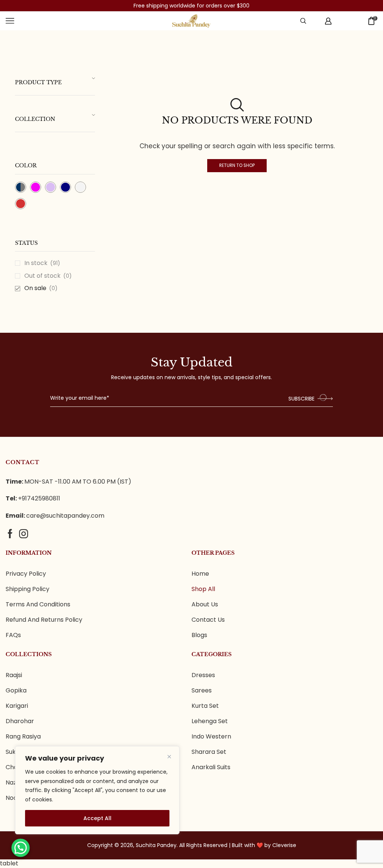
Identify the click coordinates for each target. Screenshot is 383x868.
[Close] (169, 756)
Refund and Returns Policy (44, 620)
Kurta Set (205, 706)
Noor (13, 798)
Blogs (199, 635)
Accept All (97, 818)
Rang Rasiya (23, 736)
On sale (41, 288)
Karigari (17, 706)
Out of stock (48, 276)
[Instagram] (23, 533)
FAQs (13, 635)
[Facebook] (10, 533)
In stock (42, 263)
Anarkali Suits (211, 767)
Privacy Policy (26, 574)
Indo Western (211, 736)
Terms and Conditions (38, 604)
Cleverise (284, 845)
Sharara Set (209, 752)
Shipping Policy (27, 589)
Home (200, 574)
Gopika (16, 690)
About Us (205, 604)
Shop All (203, 589)
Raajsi (14, 675)
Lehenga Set (210, 721)
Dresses (203, 675)
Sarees (202, 690)
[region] (97, 790)
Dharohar (20, 721)
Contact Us (208, 620)
